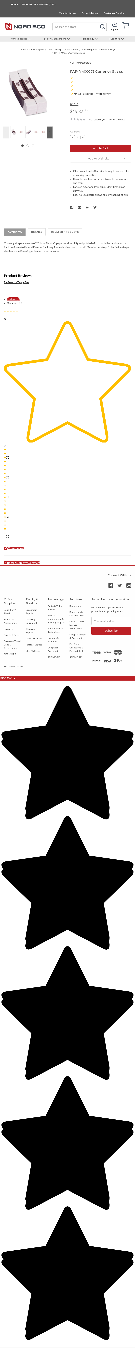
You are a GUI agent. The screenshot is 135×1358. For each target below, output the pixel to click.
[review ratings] (72, 86)
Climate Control (34, 638)
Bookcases (75, 605)
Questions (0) (14, 302)
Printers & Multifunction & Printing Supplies (56, 619)
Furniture (114, 38)
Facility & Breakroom (54, 38)
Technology (87, 38)
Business (8, 629)
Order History (90, 13)
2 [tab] (28, 145)
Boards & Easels (12, 635)
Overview (15, 232)
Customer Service (114, 13)
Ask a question (86, 93)
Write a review (103, 93)
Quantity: (75, 131)
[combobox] (80, 27)
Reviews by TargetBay (16, 282)
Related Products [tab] (65, 231)
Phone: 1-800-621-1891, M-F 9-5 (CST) (33, 4)
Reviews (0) (13, 298)
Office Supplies (19, 38)
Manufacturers (67, 13)
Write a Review (117, 119)
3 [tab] (33, 145)
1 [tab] (22, 145)
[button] (72, 93)
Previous (6, 132)
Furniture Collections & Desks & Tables (77, 647)
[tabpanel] (13, 132)
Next (50, 132)
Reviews (8, 678)
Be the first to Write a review (23, 562)
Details (36, 231)
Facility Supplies (34, 644)
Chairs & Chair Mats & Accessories (76, 625)
